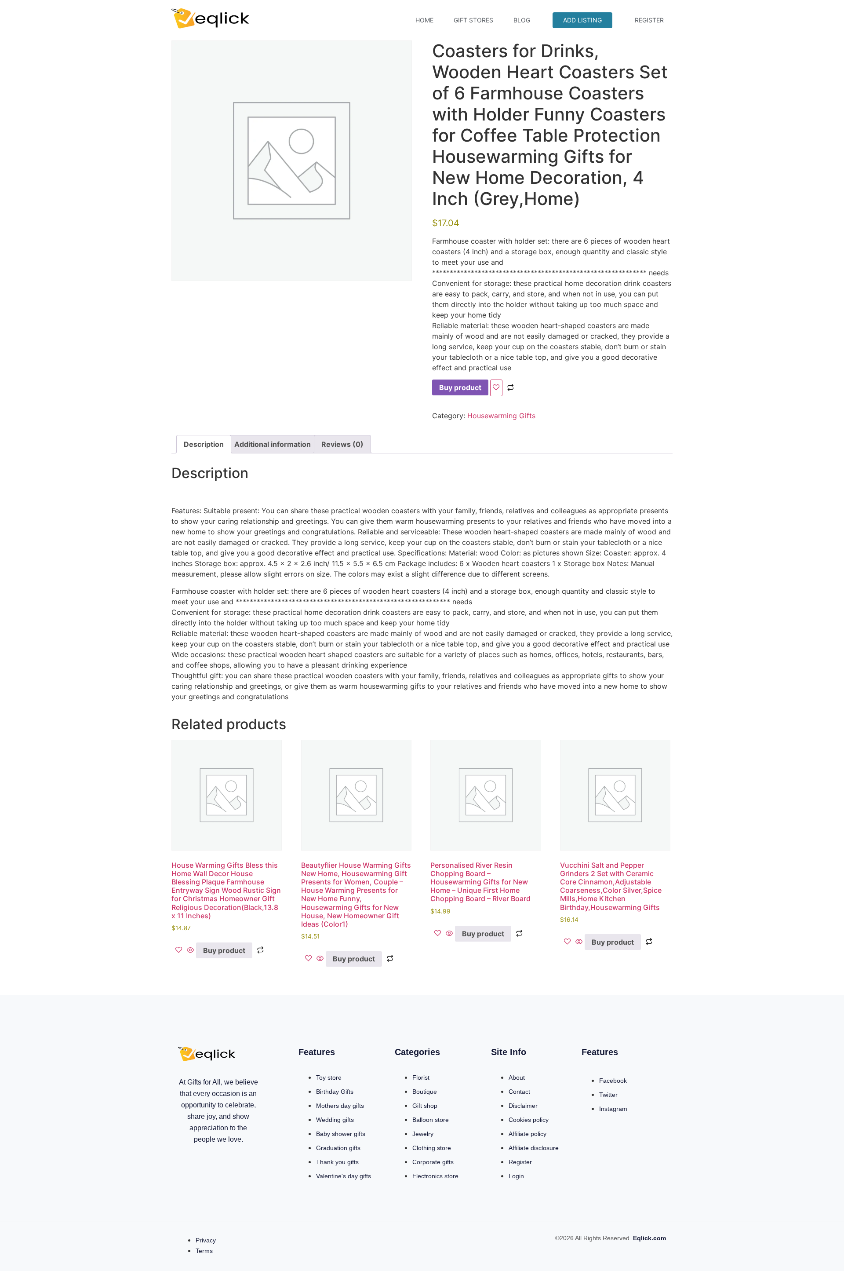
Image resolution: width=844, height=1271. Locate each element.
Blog (521, 20)
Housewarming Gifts (501, 415)
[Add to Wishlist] (496, 388)
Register (649, 20)
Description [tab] (204, 444)
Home (424, 20)
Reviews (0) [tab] (342, 444)
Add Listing (582, 20)
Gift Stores (473, 20)
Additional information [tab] (272, 444)
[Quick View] (190, 950)
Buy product (460, 387)
